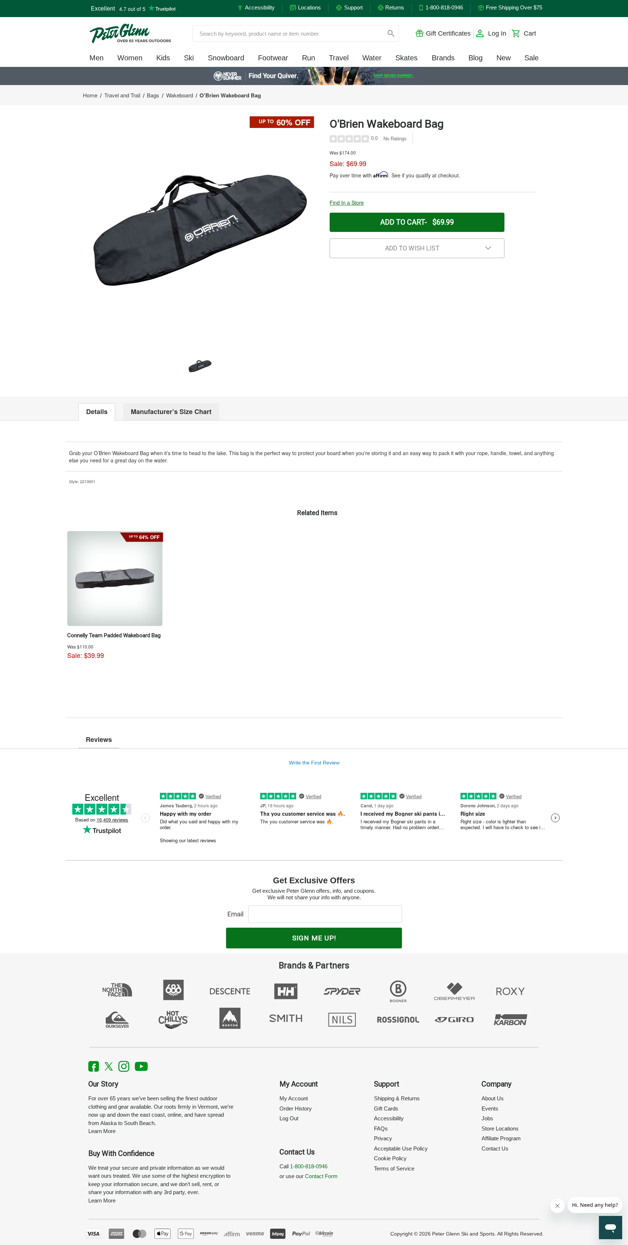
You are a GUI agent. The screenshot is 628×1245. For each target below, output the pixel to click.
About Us (493, 1098)
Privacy (383, 1138)
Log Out (288, 1118)
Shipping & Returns (397, 1098)
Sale (531, 58)
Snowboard (226, 58)
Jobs (487, 1118)
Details (97, 411)
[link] (314, 76)
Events (490, 1108)
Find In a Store (347, 202)
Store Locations (500, 1128)
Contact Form (321, 1176)
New (503, 58)
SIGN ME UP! (314, 938)
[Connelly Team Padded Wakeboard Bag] (114, 578)
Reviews (99, 739)
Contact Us (495, 1148)
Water (372, 58)
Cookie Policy (390, 1158)
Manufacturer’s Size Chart (171, 411)
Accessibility (389, 1118)
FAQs (381, 1128)
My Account (293, 1098)
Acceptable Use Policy (401, 1148)
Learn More (102, 1131)
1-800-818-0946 (308, 1166)
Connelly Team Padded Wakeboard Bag (114, 635)
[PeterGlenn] (130, 33)
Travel (339, 58)
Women (129, 58)
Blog (475, 58)
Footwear (273, 58)
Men (96, 58)
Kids (163, 58)
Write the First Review (314, 763)
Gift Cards (386, 1108)
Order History (295, 1108)
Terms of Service (394, 1168)
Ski (189, 58)
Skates (406, 58)
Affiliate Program (501, 1138)
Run (308, 58)
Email (237, 914)
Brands (443, 58)
